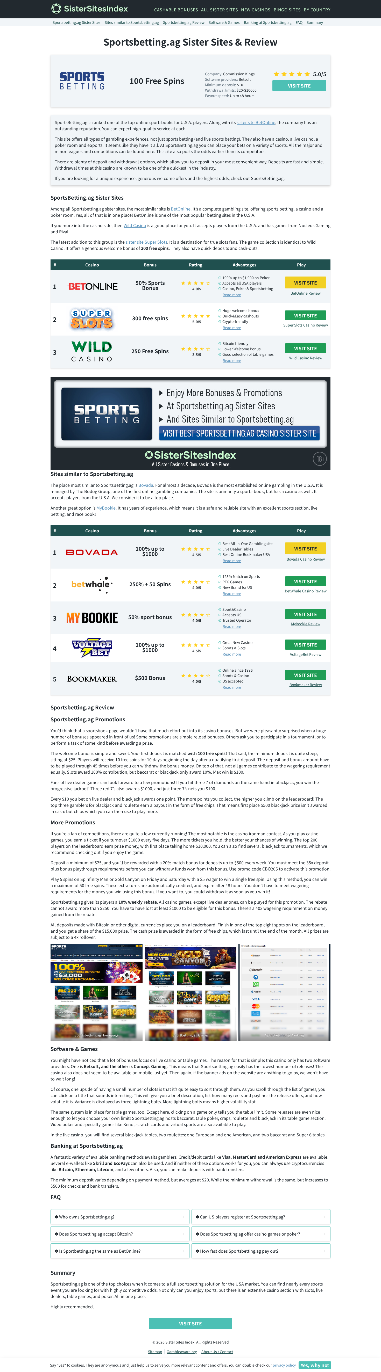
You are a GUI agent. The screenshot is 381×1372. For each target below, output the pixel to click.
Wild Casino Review (305, 357)
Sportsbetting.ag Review (183, 22)
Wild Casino (135, 225)
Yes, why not (315, 1365)
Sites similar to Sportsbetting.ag (132, 22)
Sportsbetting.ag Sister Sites (77, 22)
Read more (232, 294)
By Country (317, 9)
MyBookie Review (305, 623)
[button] (120, 1216)
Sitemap (155, 1351)
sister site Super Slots (146, 242)
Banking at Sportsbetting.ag (268, 22)
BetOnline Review (306, 293)
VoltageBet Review (305, 654)
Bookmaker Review (306, 684)
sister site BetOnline (256, 122)
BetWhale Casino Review (306, 590)
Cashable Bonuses (176, 9)
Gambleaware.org (182, 1351)
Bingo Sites (287, 9)
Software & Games (224, 22)
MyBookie (106, 508)
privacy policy (284, 1365)
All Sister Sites (219, 9)
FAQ (299, 22)
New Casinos (256, 9)
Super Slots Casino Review (305, 325)
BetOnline (180, 209)
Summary (315, 22)
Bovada (145, 485)
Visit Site (299, 85)
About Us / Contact (217, 1351)
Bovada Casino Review (306, 559)
